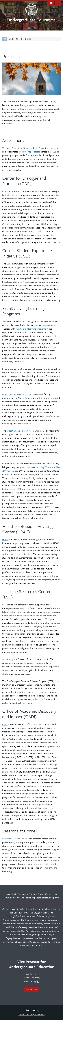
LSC (4, 604)
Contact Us (31, 989)
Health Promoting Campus (23, 894)
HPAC (5, 539)
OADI (4, 724)
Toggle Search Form (51, 3)
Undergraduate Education (31, 20)
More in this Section (21, 39)
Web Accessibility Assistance (31, 1014)
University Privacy (31, 1010)
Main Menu (58, 3)
